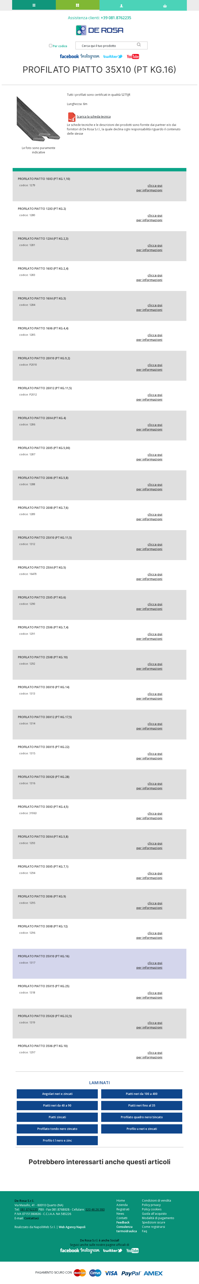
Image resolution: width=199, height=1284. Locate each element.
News (120, 1214)
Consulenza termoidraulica (126, 1229)
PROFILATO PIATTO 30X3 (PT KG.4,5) (43, 807)
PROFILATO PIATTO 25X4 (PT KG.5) (42, 567)
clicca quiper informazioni (149, 188)
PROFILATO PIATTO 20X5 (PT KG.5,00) (44, 448)
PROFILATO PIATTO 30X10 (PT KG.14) (43, 687)
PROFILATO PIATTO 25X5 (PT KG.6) (42, 597)
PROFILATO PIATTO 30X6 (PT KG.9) (42, 896)
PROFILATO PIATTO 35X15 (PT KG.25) (43, 986)
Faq (144, 1231)
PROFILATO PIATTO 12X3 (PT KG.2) (42, 209)
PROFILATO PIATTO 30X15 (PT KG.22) (43, 747)
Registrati (122, 1209)
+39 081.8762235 (116, 17)
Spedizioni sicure (153, 1222)
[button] (39, 118)
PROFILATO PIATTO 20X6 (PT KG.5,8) (43, 478)
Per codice (60, 46)
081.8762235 (29, 1209)
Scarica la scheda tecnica (94, 116)
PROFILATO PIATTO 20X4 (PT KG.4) (42, 418)
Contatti (121, 1218)
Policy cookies (151, 1209)
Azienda (122, 1205)
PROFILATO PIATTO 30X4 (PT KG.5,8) (43, 837)
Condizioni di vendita (156, 1200)
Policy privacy (151, 1205)
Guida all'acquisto (154, 1214)
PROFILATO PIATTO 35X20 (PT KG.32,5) (45, 1016)
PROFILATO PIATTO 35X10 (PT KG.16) (43, 956)
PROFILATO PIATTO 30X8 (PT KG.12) (43, 926)
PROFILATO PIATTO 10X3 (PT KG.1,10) (44, 179)
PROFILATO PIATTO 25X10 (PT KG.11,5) (45, 538)
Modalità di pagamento (158, 1218)
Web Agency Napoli (72, 1227)
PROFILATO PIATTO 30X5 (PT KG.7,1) (43, 866)
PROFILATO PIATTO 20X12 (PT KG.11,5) (45, 388)
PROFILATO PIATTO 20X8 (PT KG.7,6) (43, 508)
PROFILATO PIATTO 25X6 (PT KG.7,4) (43, 627)
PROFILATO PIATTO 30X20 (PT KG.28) (43, 777)
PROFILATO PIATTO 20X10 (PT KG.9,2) (44, 358)
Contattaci (31, 1218)
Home (120, 1200)
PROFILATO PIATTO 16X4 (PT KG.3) (42, 298)
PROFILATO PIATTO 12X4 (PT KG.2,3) (43, 239)
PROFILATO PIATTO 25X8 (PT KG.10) (43, 657)
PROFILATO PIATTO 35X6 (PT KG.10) (43, 1046)
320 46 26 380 (95, 1209)
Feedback (123, 1222)
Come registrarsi (153, 1227)
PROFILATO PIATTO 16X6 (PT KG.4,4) (43, 328)
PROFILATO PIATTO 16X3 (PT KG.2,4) (43, 268)
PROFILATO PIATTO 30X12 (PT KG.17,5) (45, 717)
